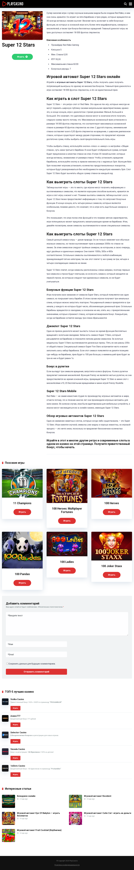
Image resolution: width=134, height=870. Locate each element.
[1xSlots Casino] (5, 771)
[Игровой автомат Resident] (75, 807)
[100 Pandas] (22, 568)
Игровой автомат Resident (97, 796)
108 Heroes (111, 503)
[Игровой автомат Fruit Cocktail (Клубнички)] (8, 841)
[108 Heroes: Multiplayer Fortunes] (67, 502)
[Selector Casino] (5, 737)
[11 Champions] (22, 497)
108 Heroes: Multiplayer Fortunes (67, 510)
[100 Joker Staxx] (111, 560)
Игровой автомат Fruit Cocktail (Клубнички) (39, 830)
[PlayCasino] (12, 4)
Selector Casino (18, 732)
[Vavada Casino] (5, 754)
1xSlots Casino (17, 766)
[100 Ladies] (67, 555)
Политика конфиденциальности (67, 865)
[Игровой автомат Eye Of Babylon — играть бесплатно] (8, 824)
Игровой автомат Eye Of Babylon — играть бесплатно (38, 814)
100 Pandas (22, 574)
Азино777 (15, 716)
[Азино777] (5, 721)
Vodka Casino (17, 699)
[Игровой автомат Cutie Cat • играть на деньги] (75, 824)
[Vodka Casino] (5, 704)
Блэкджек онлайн (26, 796)
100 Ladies (67, 562)
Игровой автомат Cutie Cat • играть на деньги (107, 813)
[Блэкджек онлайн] (8, 807)
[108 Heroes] (111, 497)
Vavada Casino (17, 749)
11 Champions (22, 503)
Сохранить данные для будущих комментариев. (32, 663)
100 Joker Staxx (111, 566)
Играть (21, 57)
